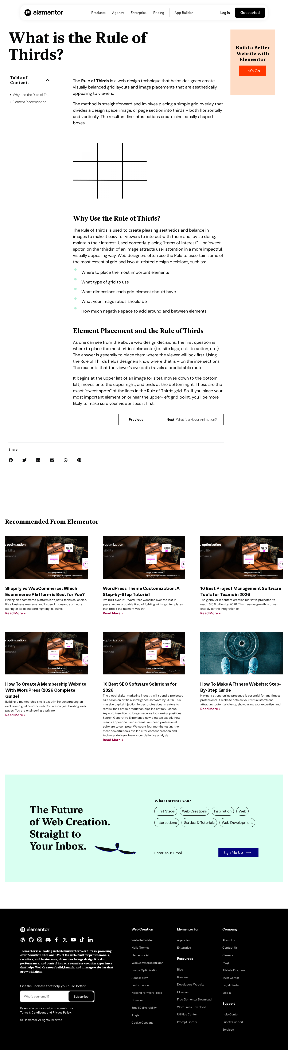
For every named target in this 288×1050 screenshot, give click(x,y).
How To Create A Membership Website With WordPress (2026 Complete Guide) (45, 690)
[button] (48, 80)
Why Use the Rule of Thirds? (31, 95)
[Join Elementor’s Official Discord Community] (48, 939)
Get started (250, 12)
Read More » (15, 613)
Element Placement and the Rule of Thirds (31, 102)
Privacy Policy (62, 1012)
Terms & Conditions (33, 1012)
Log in (225, 13)
